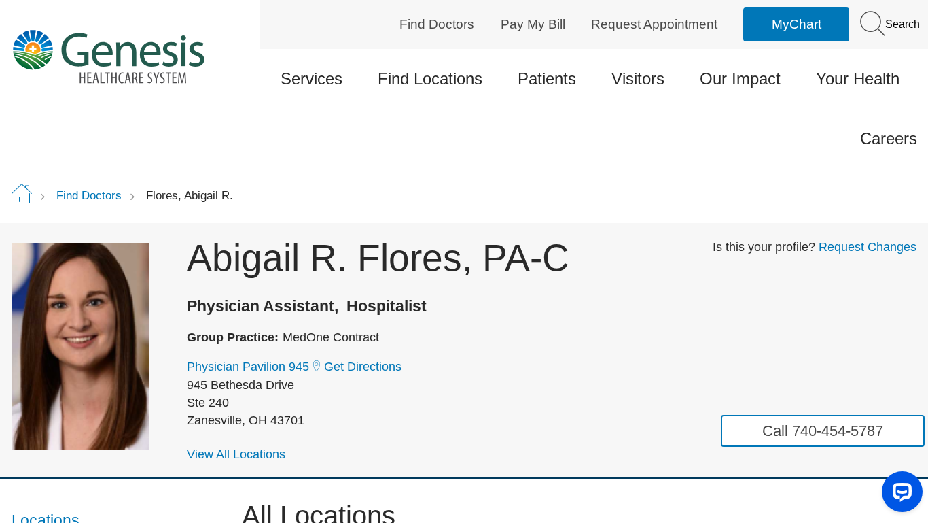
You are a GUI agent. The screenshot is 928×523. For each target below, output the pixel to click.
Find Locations (430, 78)
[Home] (119, 56)
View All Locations (236, 454)
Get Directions (362, 366)
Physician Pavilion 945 (248, 366)
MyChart (796, 24)
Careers (888, 138)
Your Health (857, 78)
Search (901, 24)
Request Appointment (654, 24)
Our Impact (740, 78)
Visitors (637, 78)
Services (311, 78)
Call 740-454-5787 (822, 430)
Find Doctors (436, 24)
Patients (547, 78)
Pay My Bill (533, 24)
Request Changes (867, 247)
